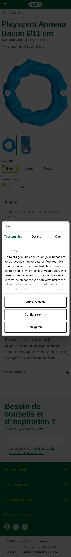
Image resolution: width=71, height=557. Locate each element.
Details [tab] (36, 236)
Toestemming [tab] (13, 236)
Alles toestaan (35, 302)
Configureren (33, 314)
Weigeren (35, 327)
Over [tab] (58, 236)
